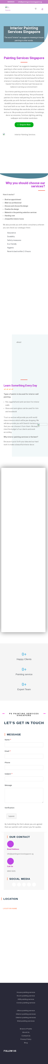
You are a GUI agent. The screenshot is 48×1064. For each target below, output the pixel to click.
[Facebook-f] (14, 884)
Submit (11, 816)
